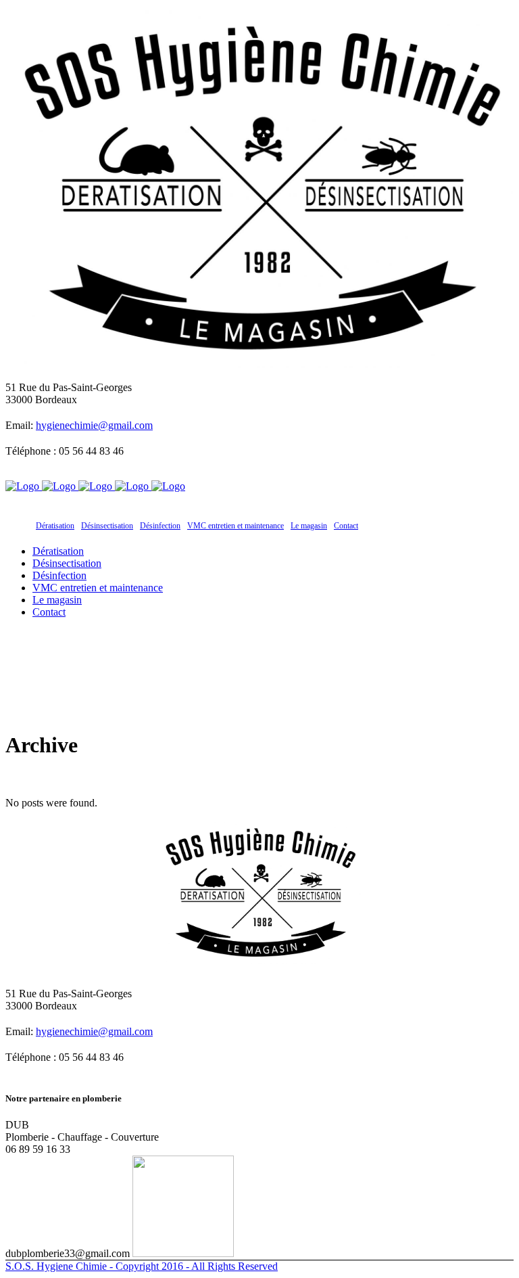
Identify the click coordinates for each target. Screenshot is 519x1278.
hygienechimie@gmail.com (94, 425)
